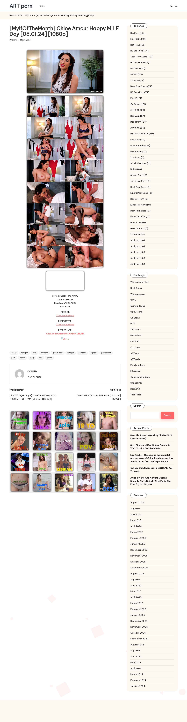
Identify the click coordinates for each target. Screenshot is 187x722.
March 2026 (136, 532)
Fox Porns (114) (138, 38)
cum (34, 353)
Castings (135, 347)
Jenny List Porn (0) (140, 181)
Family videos (137, 365)
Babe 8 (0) (136, 169)
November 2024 (139, 626)
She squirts (136, 382)
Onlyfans (135, 317)
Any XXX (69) (137, 110)
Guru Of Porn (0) (139, 228)
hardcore (82, 353)
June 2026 (135, 514)
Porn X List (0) (138, 222)
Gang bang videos (140, 377)
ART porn (21, 6)
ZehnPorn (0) (137, 234)
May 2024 (135, 662)
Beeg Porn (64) (138, 121)
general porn (58, 353)
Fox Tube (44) (137, 139)
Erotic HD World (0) (140, 204)
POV (132, 323)
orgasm (94, 353)
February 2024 (138, 680)
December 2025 (138, 549)
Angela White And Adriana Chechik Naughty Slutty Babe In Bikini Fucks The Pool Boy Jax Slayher (150, 481)
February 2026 (138, 538)
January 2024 (137, 686)
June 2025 (135, 585)
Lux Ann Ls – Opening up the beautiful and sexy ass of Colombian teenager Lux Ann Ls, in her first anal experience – (151, 458)
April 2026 (136, 526)
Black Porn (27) (138, 151)
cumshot (44, 353)
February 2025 (138, 609)
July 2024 (135, 650)
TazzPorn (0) (137, 157)
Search (137, 405)
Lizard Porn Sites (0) (141, 192)
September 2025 (139, 567)
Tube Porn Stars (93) (141, 56)
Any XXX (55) (137, 127)
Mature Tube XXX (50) (142, 133)
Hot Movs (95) (138, 44)
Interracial (135, 371)
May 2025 (135, 591)
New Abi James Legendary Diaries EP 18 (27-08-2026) (151, 437)
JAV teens (135, 329)
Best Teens (136, 288)
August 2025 (137, 573)
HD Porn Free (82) (139, 62)
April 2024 (136, 668)
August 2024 (137, 644)
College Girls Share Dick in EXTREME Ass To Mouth (151, 470)
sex (40, 358)
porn (13, 358)
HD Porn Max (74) (139, 92)
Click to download (65, 315)
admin (32, 371)
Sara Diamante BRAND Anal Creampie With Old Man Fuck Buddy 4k (150, 447)
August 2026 (137, 502)
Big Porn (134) (138, 33)
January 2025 (137, 615)
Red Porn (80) (137, 68)
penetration (106, 353)
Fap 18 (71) (136, 98)
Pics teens (135, 335)
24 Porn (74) (137, 80)
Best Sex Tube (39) (140, 145)
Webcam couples (139, 282)
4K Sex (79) (136, 74)
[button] (34, 376)
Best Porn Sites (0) (140, 187)
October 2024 (138, 632)
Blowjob (24, 353)
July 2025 (135, 579)
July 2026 (135, 508)
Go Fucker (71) (138, 104)
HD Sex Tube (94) (139, 50)
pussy (32, 358)
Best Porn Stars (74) (141, 86)
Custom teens (137, 305)
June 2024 (135, 656)
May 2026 (135, 520)
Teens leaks (136, 394)
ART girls (135, 359)
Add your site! (137, 240)
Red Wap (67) (137, 116)
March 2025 (136, 603)
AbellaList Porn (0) (140, 163)
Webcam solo (137, 294)
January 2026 (137, 543)
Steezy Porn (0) (138, 175)
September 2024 (139, 638)
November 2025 (139, 555)
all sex (13, 353)
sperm (49, 358)
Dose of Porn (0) (139, 198)
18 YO (133, 300)
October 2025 (138, 561)
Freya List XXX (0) (139, 216)
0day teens (136, 311)
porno (22, 358)
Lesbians (135, 341)
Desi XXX (135, 388)
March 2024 (136, 674)
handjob (70, 353)
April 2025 (136, 597)
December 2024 (138, 621)
